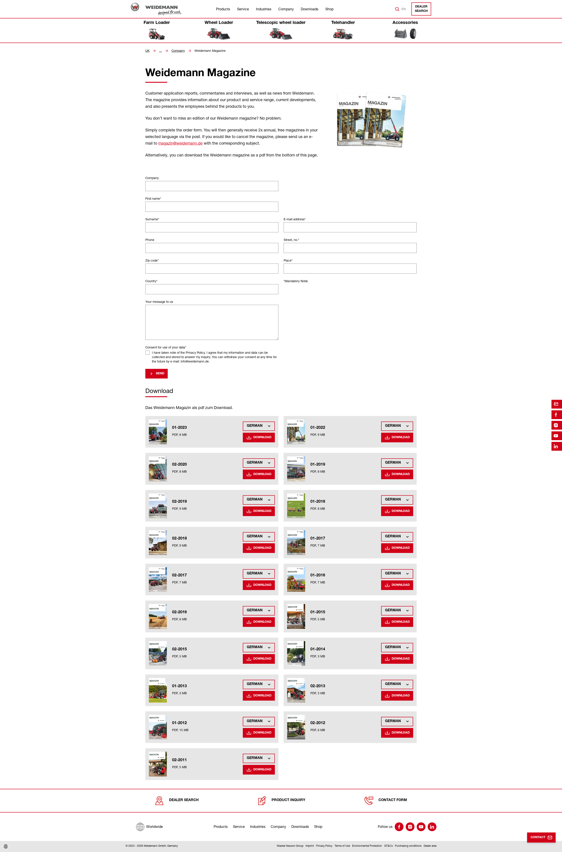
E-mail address (295, 219)
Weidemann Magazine (210, 50)
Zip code (152, 260)
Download (262, 437)
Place (288, 260)
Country (151, 281)
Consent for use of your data (165, 347)
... (160, 50)
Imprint (310, 845)
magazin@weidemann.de (180, 143)
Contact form (392, 800)
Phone (149, 240)
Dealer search (421, 9)
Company (286, 9)
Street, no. (291, 240)
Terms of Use (342, 845)
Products (223, 9)
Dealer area (430, 845)
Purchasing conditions (408, 845)
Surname (152, 219)
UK (147, 50)
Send (160, 373)
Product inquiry (288, 800)
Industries (263, 9)
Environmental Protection (367, 845)
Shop (329, 9)
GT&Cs (388, 845)
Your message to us (159, 301)
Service (243, 9)
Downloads (309, 9)
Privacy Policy (324, 845)
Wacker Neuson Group (290, 845)
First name (153, 198)
